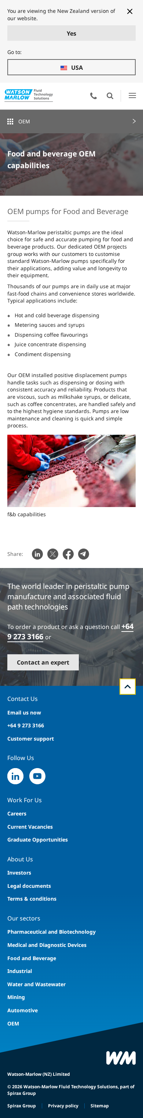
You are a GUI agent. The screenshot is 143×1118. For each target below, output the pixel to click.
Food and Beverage (31, 958)
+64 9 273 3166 (25, 725)
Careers (16, 813)
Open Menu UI (132, 96)
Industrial (19, 970)
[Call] (93, 96)
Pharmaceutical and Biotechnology (51, 931)
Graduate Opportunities (37, 839)
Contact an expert (43, 662)
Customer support (30, 738)
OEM (24, 121)
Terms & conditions (31, 898)
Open (110, 96)
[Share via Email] (83, 554)
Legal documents (29, 885)
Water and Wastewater (36, 984)
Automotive (22, 1010)
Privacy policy (63, 1106)
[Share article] (37, 554)
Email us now (24, 712)
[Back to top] (128, 687)
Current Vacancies (30, 826)
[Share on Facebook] (68, 554)
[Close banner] (130, 11)
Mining (16, 997)
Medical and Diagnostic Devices (47, 944)
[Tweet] (52, 554)
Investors (19, 872)
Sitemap (100, 1106)
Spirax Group (21, 1106)
